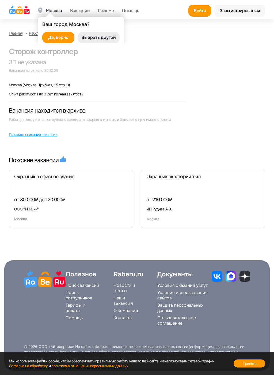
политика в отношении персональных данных (89, 365)
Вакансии (80, 10)
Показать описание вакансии (33, 134)
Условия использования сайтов (182, 295)
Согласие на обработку (28, 365)
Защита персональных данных (180, 308)
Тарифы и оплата (75, 308)
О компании (125, 310)
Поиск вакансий (82, 285)
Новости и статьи (124, 288)
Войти (200, 10)
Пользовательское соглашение (176, 320)
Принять (249, 363)
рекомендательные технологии (162, 346)
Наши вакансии (123, 300)
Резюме (106, 10)
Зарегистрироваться (240, 10)
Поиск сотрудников (79, 295)
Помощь (130, 10)
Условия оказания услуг (182, 285)
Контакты (122, 318)
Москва (15, 85)
